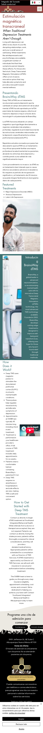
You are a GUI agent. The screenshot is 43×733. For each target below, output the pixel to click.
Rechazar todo (21, 724)
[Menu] (39, 9)
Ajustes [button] (21, 729)
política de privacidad (17, 713)
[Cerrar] (40, 705)
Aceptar (21, 719)
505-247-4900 (25, 702)
